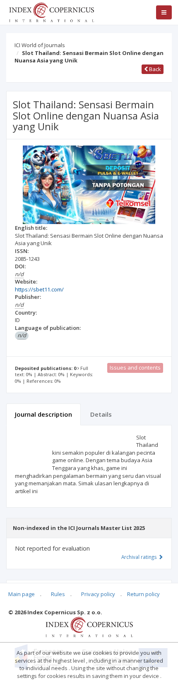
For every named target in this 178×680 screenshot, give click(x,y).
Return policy (143, 594)
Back (154, 69)
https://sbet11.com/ (39, 289)
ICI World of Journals (39, 45)
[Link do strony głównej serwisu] (51, 11)
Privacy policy (98, 594)
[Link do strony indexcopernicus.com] (89, 626)
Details (101, 414)
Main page (21, 594)
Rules (58, 594)
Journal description (43, 414)
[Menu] (164, 12)
